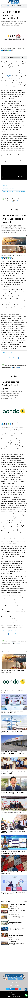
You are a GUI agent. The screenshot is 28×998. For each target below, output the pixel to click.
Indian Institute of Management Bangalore (14, 191)
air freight (5, 633)
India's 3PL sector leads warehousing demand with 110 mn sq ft (17, 935)
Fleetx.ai (5, 631)
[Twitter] (4, 50)
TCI (4, 186)
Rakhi (11, 352)
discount (19, 355)
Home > (3, 5)
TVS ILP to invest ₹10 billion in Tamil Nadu (13, 812)
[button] (14, 29)
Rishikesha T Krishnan (8, 188)
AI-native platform (19, 631)
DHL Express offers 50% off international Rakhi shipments (13, 218)
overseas (5, 358)
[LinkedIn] (2, 50)
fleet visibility (13, 633)
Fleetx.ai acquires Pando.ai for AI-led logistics (10, 385)
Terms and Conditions (14, 985)
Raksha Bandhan (13, 358)
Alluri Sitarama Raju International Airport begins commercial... (16, 943)
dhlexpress (5, 352)
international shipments (9, 355)
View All (25, 651)
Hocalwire (17, 996)
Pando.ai (11, 631)
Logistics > (9, 5)
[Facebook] (6, 50)
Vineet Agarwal (10, 186)
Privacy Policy (14, 982)
